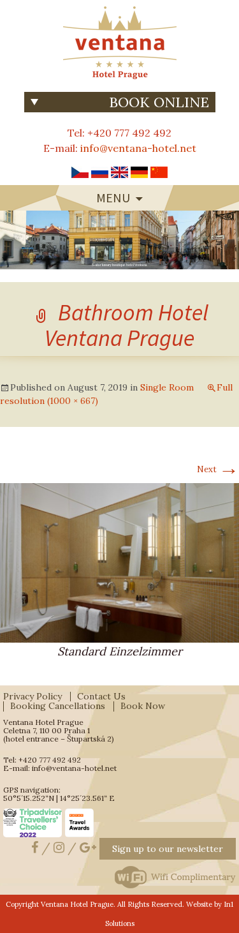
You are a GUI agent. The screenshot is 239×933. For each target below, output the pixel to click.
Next (218, 469)
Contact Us (101, 696)
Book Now (142, 706)
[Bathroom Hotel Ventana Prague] (119, 561)
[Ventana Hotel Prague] (120, 41)
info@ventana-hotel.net (138, 148)
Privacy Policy (32, 696)
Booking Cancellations (57, 706)
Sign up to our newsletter (167, 849)
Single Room (167, 387)
